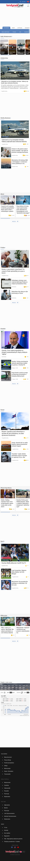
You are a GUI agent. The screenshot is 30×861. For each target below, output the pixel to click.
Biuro (2, 824)
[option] (14, 757)
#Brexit (2, 194)
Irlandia (3, 329)
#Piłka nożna (4, 615)
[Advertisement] (15, 13)
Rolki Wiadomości (6, 36)
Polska (3, 247)
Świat (2, 410)
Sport (2, 541)
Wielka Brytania (5, 118)
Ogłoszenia (4, 753)
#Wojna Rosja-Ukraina (6, 488)
